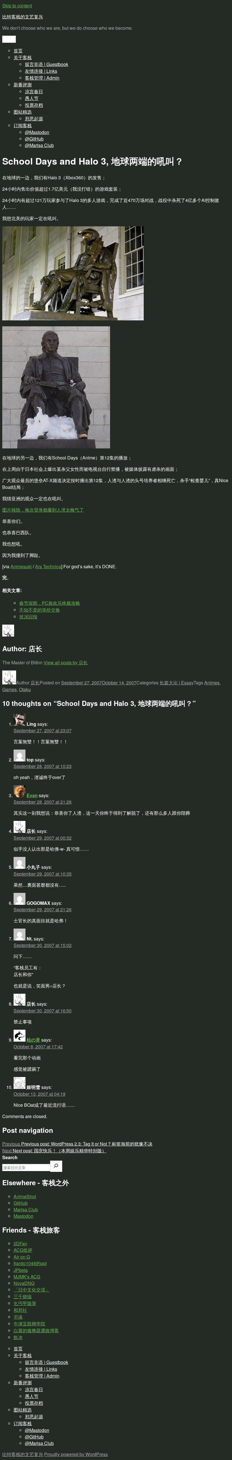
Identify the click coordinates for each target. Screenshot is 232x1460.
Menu (9, 39)
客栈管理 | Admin (42, 78)
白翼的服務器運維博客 (36, 1330)
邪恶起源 (34, 118)
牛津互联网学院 (29, 1323)
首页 (18, 50)
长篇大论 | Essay (177, 682)
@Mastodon (37, 132)
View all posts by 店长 (66, 662)
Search (10, 1157)
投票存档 (34, 105)
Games (9, 689)
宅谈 (18, 1317)
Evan (32, 795)
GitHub (21, 1203)
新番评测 (23, 84)
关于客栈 (23, 57)
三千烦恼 (23, 1296)
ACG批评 (23, 1250)
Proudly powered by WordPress (76, 1454)
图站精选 (23, 111)
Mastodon (23, 1216)
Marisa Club (26, 1209)
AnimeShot (25, 1196)
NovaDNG (24, 1283)
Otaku (25, 689)
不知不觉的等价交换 (39, 609)
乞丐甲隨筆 (25, 1303)
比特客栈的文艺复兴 (22, 16)
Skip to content (17, 5)
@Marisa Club (39, 145)
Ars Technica (48, 566)
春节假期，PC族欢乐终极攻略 (49, 603)
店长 (35, 682)
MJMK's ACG (27, 1276)
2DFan (20, 1243)
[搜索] (56, 1166)
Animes (212, 682)
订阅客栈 (23, 125)
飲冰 (18, 1337)
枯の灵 (33, 1040)
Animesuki (21, 566)
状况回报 (28, 616)
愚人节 (31, 98)
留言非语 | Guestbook (46, 64)
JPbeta (21, 1270)
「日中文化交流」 (32, 1289)
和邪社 (20, 1310)
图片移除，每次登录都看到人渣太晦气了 (43, 509)
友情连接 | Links (41, 71)
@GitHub (34, 138)
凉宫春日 (34, 91)
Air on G (22, 1256)
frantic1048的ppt (30, 1263)
